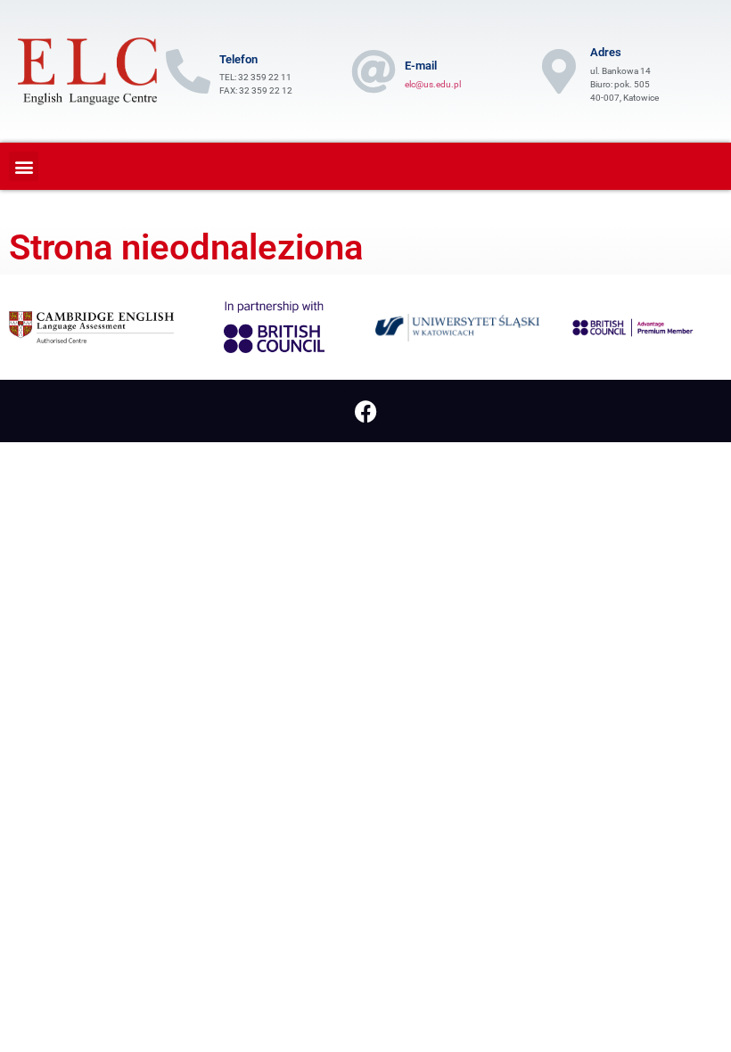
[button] (23, 166)
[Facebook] (365, 411)
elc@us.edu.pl (433, 84)
